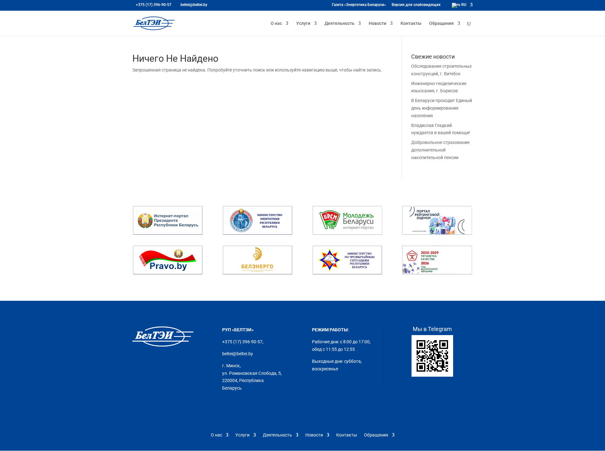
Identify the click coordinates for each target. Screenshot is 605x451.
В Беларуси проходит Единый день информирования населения (441, 108)
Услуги (303, 23)
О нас (276, 23)
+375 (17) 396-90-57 (242, 341)
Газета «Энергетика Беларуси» (359, 5)
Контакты (410, 23)
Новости (377, 23)
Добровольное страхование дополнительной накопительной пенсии (440, 150)
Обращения (441, 23)
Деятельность (339, 23)
